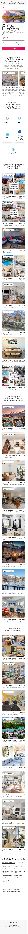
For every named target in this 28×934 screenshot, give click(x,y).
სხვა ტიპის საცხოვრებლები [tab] (8, 862)
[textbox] (7, 44)
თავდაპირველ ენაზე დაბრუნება (16, 3)
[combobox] (13, 39)
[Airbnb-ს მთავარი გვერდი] (3, 7)
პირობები (19, 926)
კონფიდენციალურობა (10, 926)
